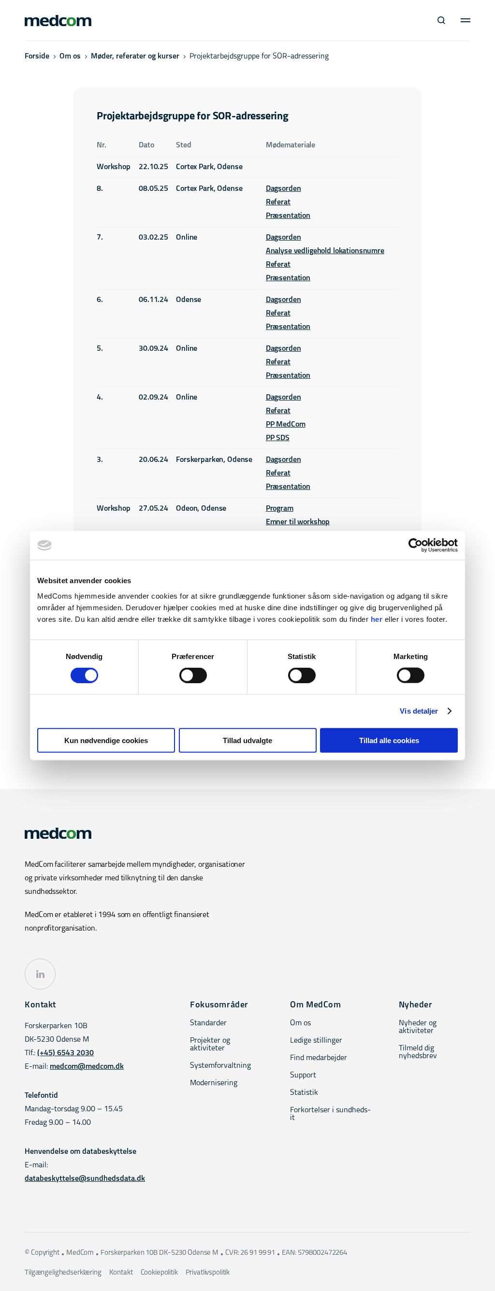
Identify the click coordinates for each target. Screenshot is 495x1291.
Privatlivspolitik (208, 1273)
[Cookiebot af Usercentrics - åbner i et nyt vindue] (415, 545)
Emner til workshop (298, 522)
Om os (70, 56)
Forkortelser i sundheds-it (330, 1114)
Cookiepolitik (159, 1273)
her (377, 619)
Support (303, 1075)
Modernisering (213, 1083)
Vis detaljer (419, 711)
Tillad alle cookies (389, 740)
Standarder (208, 1023)
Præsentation (288, 216)
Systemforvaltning (220, 1066)
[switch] (193, 675)
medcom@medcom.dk (87, 1067)
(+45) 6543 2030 (65, 1053)
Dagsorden (283, 189)
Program (279, 509)
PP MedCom (286, 425)
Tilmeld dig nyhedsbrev (418, 1052)
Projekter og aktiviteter (210, 1044)
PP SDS (278, 438)
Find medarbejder (318, 1058)
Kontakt (121, 1273)
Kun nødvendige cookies (106, 740)
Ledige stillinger (316, 1041)
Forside (37, 56)
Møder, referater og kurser (135, 56)
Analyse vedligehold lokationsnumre (325, 251)
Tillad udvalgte (247, 740)
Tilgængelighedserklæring (63, 1273)
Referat (278, 202)
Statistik (304, 1093)
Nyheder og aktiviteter (418, 1027)
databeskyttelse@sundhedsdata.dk (85, 1179)
